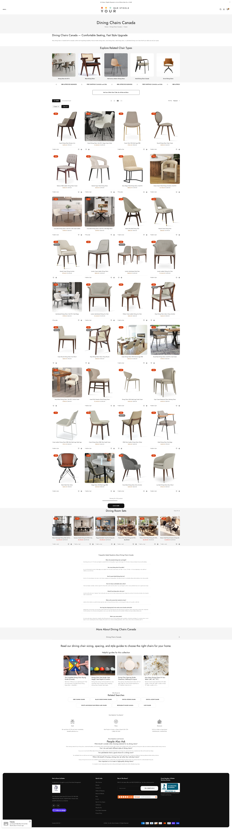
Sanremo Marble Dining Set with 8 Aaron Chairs (83, 538)
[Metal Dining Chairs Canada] (142, 65)
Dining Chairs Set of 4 (64, 78)
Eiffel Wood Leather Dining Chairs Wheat (132, 442)
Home (106, 27)
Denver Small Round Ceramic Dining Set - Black (170, 538)
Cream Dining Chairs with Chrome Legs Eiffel (132, 357)
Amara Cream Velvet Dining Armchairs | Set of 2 (165, 186)
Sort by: (170, 100)
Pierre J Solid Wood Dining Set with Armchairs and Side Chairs (126, 538)
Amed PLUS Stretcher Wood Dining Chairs (100, 399)
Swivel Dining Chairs (168, 78)
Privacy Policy (99, 813)
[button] (55, 149)
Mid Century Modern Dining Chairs (116, 78)
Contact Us (98, 788)
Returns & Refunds (100, 793)
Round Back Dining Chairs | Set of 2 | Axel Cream (165, 357)
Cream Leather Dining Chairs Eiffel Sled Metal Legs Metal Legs (67, 442)
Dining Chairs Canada (116, 27)
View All (176, 510)
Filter (57, 101)
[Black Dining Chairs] (90, 65)
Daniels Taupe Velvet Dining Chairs (100, 186)
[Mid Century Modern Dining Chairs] (116, 65)
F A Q (97, 799)
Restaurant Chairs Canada (125, 705)
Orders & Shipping (100, 791)
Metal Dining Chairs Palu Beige (165, 442)
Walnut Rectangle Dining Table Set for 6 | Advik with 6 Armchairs (62, 538)
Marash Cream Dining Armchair (67, 271)
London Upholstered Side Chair (132, 271)
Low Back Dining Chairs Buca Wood (165, 485)
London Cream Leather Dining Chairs (99, 271)
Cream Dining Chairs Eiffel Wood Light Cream (99, 442)
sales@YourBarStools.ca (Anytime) (60, 801)
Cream (55, 106)
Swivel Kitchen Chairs (128, 699)
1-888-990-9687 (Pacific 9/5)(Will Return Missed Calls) (65, 798)
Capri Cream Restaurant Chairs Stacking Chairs (165, 399)
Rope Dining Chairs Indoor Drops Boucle (99, 357)
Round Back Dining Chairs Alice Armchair (132, 485)
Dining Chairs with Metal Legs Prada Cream (132, 399)
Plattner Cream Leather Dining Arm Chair (132, 314)
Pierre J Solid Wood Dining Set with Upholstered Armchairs (148, 538)
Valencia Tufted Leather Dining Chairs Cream (67, 186)
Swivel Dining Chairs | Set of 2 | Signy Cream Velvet (100, 143)
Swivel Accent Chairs (152, 699)
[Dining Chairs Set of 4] (63, 65)
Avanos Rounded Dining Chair (132, 228)
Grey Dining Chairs (79, 699)
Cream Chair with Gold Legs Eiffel (132, 143)
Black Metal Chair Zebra (67, 485)
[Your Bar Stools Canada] (116, 9)
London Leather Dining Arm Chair (165, 271)
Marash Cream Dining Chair (165, 228)
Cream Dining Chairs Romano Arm (67, 143)
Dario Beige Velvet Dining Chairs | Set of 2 (132, 186)
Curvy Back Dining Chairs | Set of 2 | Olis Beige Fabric (100, 228)
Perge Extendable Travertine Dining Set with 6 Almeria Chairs (105, 538)
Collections (98, 805)
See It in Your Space (100, 802)
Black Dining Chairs (90, 78)
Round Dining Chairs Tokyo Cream (165, 143)
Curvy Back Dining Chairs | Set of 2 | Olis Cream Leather (67, 228)
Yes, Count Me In (149, 788)
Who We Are (99, 782)
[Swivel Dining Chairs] (168, 65)
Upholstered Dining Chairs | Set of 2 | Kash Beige (67, 314)
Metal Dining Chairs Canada (142, 78)
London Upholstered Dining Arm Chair (100, 314)
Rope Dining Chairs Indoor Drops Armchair (165, 314)
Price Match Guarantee (101, 810)
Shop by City (99, 807)
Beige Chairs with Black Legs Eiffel (100, 485)
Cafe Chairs (147, 705)
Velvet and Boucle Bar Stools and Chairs (94, 705)
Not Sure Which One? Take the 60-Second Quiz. (116, 92)
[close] (230, 2)
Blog (97, 796)
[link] (5, 9)
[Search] (220, 9)
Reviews (97, 785)
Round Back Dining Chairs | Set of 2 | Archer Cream (67, 399)
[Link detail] (53, 805)
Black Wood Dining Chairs (103, 699)
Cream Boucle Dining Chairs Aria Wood (67, 357)
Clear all (65, 106)
